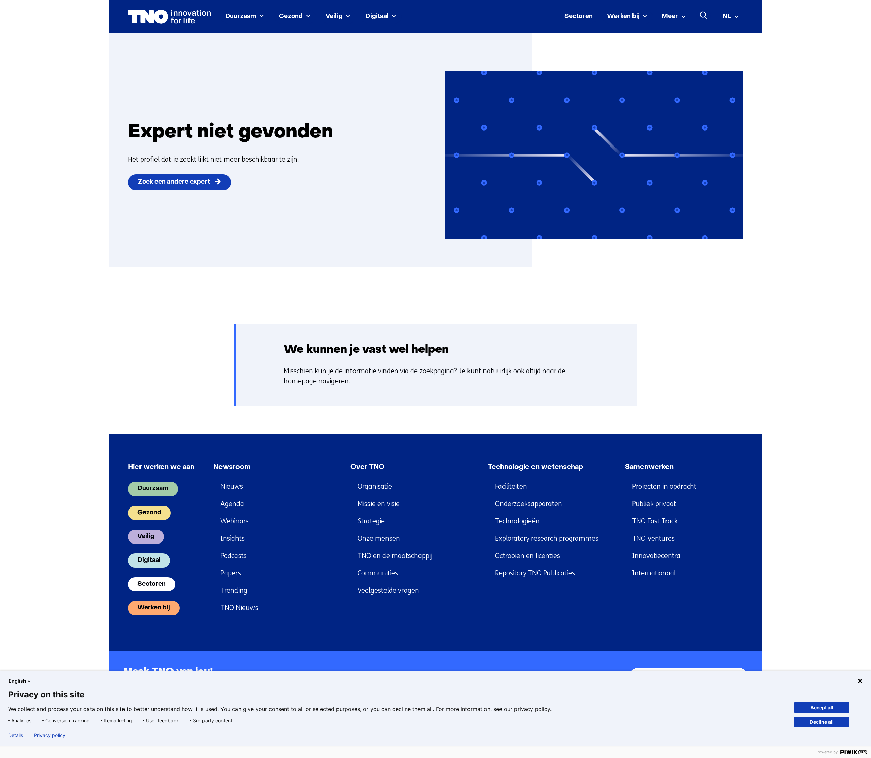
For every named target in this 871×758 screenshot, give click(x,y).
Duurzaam (240, 16)
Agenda (232, 504)
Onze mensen (379, 538)
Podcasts (233, 556)
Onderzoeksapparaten (528, 504)
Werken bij (623, 16)
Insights (232, 538)
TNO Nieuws (239, 608)
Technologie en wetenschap (535, 467)
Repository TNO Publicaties (535, 573)
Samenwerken (649, 467)
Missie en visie (379, 504)
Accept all (821, 707)
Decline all (822, 722)
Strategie (371, 521)
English (17, 681)
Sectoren (578, 16)
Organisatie (375, 486)
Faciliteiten (511, 486)
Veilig (334, 16)
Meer (670, 16)
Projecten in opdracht (664, 486)
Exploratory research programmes (546, 538)
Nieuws (231, 486)
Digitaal (377, 16)
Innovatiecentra (656, 556)
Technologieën (517, 521)
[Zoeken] (703, 15)
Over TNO (367, 467)
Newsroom (232, 467)
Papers (230, 573)
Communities (378, 573)
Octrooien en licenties (527, 556)
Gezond (291, 16)
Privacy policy (49, 735)
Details (15, 735)
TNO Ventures (653, 538)
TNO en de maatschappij (395, 556)
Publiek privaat (654, 504)
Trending (233, 591)
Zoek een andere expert (174, 182)
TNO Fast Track (655, 521)
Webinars (234, 521)
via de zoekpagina (427, 371)
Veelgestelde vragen (388, 591)
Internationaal (654, 573)
